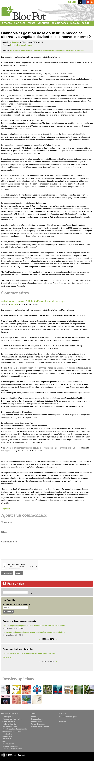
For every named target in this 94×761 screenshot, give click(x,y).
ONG (4, 741)
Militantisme (7, 736)
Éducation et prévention (12, 749)
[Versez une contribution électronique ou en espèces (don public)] (4, 584)
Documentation (60, 23)
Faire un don (15, 583)
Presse (31, 23)
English (71, 2)
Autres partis (7, 716)
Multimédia (43, 23)
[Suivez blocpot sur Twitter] (80, 3)
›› (56, 639)
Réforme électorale (10, 746)
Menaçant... (7, 657)
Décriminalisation (9, 726)
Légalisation (7, 734)
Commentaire (10, 541)
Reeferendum (36, 721)
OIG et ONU (7, 739)
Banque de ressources (40, 726)
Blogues (75, 23)
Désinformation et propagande (14, 729)
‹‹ (39, 639)
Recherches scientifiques (21, 44)
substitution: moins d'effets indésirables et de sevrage (33, 301)
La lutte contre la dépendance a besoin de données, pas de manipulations (33, 632)
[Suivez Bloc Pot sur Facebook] (84, 3)
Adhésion (62, 721)
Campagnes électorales (12, 719)
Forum (85, 23)
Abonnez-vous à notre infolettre (16, 604)
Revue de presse (38, 724)
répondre (6, 508)
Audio (33, 716)
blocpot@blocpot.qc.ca (68, 716)
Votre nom (7, 522)
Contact (6, 28)
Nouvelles (19, 23)
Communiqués (37, 719)
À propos (7, 23)
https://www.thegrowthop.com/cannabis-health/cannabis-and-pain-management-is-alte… (47, 50)
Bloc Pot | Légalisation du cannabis (24, 12)
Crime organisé (8, 721)
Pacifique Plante (9, 744)
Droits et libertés (9, 724)
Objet (4, 532)
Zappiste (15, 42)
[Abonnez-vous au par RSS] (92, 3)
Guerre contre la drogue (12, 731)
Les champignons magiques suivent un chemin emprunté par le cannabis (33, 625)
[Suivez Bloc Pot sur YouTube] (88, 3)
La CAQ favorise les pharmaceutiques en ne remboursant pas (28, 653)
